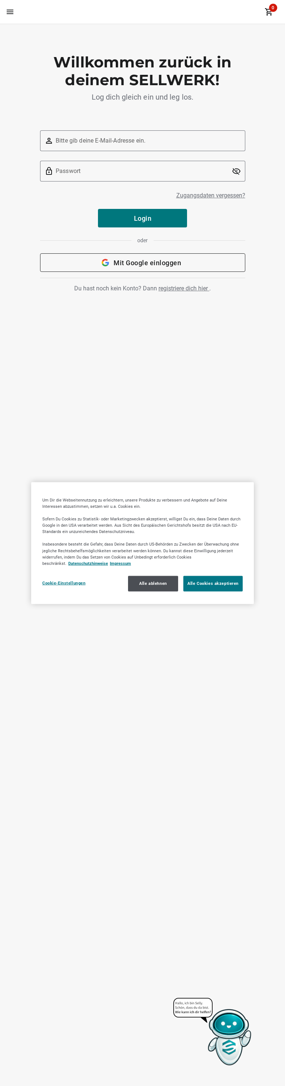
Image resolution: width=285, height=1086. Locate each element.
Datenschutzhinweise (88, 563)
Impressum (120, 563)
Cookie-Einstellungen (63, 582)
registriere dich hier (183, 288)
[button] (236, 171)
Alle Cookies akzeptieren (213, 583)
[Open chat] (213, 1032)
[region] (142, 543)
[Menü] (10, 12)
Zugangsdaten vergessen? (210, 195)
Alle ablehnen (153, 583)
